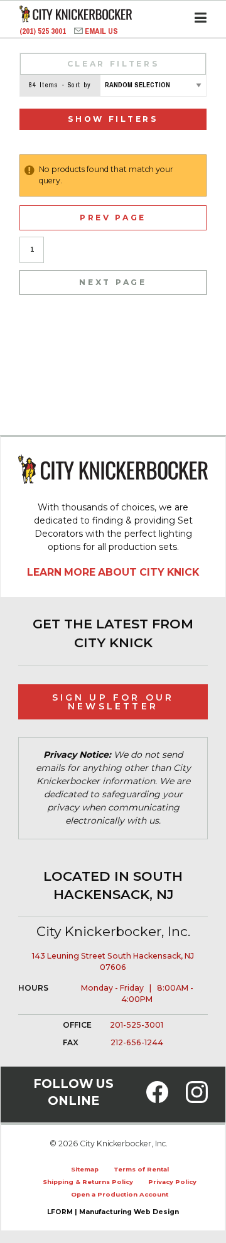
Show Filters (113, 119)
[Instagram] (197, 1099)
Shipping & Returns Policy (88, 1181)
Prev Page (113, 217)
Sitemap (85, 1169)
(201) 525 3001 (43, 31)
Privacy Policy (172, 1181)
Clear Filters (113, 63)
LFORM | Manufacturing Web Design (113, 1212)
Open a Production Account (119, 1194)
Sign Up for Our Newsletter (113, 702)
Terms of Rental (141, 1169)
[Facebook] (157, 1099)
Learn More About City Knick (113, 572)
